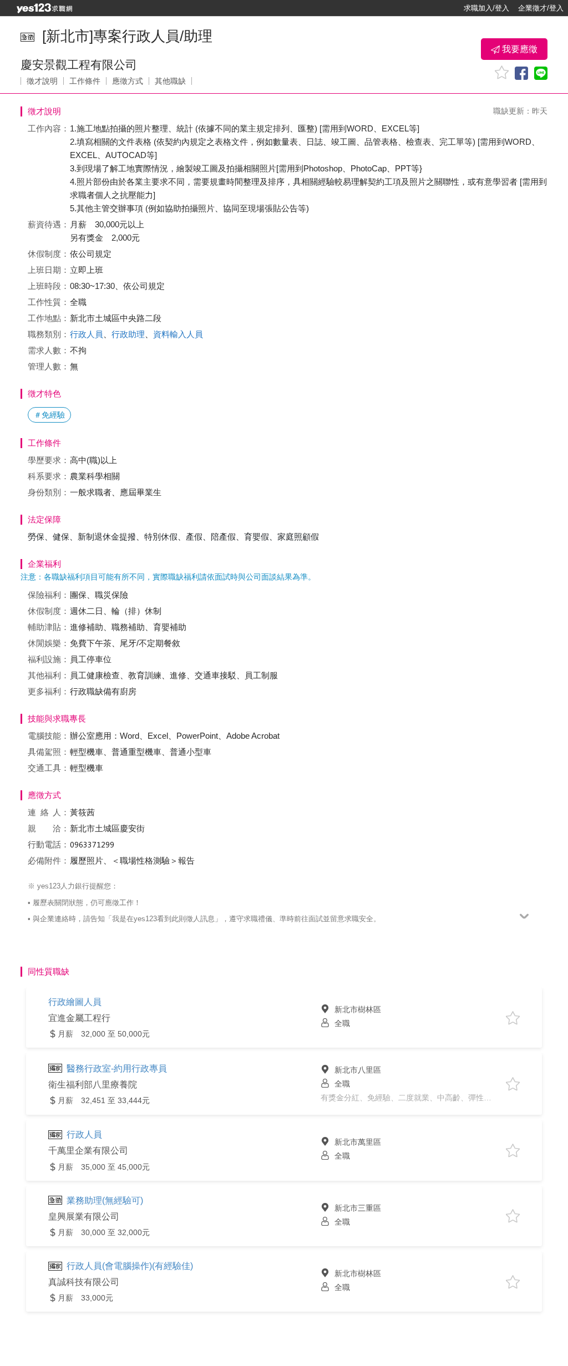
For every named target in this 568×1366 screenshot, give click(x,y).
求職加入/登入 (486, 8)
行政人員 (86, 334)
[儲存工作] (502, 72)
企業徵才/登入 (541, 8)
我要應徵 (518, 49)
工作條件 (84, 81)
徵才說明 (42, 81)
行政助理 (128, 334)
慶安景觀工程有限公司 (79, 64)
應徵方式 (127, 81)
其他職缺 (170, 81)
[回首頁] (44, 8)
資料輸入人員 (178, 334)
